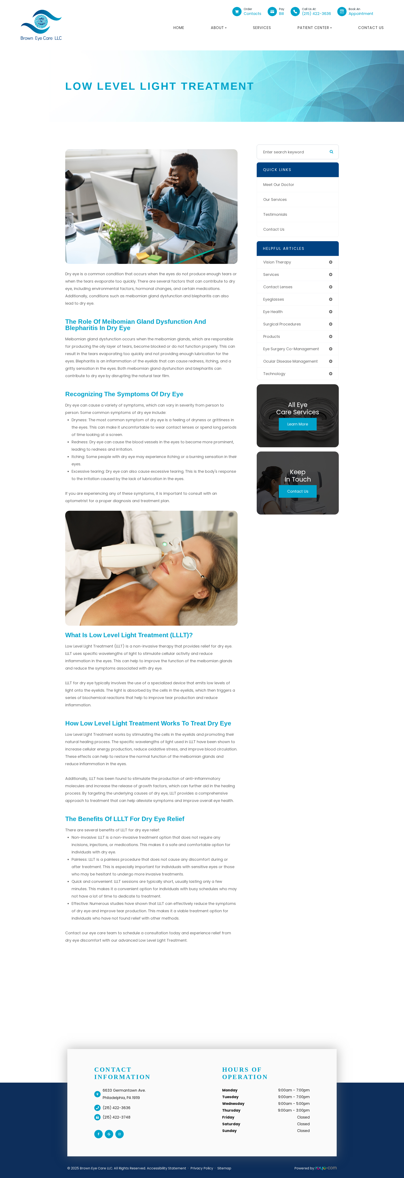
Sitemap (224, 1168)
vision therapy (277, 262)
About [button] (217, 27)
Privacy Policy (201, 1168)
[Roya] (326, 1168)
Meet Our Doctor (278, 184)
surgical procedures (282, 324)
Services (262, 27)
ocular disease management (290, 361)
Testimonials (275, 214)
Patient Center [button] (313, 27)
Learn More (297, 424)
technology (274, 373)
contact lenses (277, 287)
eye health (273, 311)
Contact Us (371, 27)
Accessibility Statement (166, 1168)
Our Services (275, 199)
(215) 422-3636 (116, 1108)
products (271, 336)
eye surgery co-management (291, 348)
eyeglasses (273, 299)
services (271, 274)
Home (178, 27)
